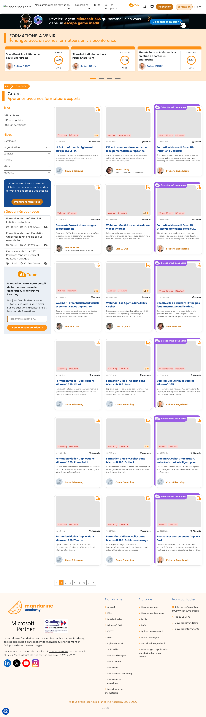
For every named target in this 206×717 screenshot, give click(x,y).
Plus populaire (14, 120)
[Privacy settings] (5, 711)
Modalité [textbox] (9, 172)
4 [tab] (117, 78)
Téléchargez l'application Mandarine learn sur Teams (154, 653)
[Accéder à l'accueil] (17, 6)
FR (196, 6)
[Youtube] (26, 662)
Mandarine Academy (152, 613)
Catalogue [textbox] (10, 141)
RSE (109, 637)
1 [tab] (93, 78)
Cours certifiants (16, 125)
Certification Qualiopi (152, 643)
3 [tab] (109, 78)
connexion (184, 6)
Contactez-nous (58, 651)
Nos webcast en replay (119, 673)
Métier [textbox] (7, 166)
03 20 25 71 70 (182, 616)
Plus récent (13, 115)
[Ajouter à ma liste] (97, 109)
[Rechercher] (144, 6)
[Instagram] (35, 662)
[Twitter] (17, 662)
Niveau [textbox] (8, 160)
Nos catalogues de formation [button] (52, 4)
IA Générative (114, 619)
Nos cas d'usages (116, 655)
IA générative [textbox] (26, 147)
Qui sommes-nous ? (151, 631)
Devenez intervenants (186, 629)
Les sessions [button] (81, 4)
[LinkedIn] (7, 662)
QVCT (110, 631)
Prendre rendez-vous (27, 201)
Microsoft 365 (114, 625)
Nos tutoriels (114, 661)
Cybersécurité (115, 643)
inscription (164, 6)
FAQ (143, 625)
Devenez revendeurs (186, 623)
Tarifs (143, 619)
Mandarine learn (149, 607)
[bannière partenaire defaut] (103, 21)
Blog (110, 613)
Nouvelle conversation (26, 327)
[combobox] (27, 142)
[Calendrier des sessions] (152, 7)
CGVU (105, 707)
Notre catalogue (149, 637)
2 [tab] (101, 78)
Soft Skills (112, 649)
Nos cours (112, 667)
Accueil (111, 607)
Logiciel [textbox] (8, 153)
